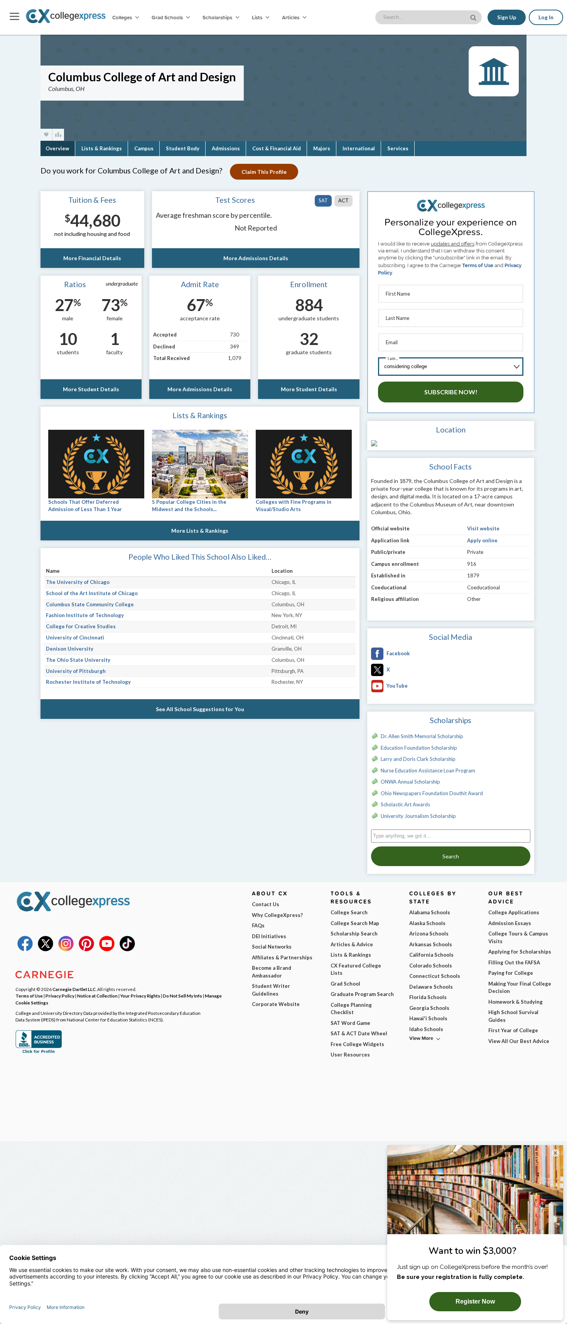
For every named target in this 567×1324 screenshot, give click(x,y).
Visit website (483, 528)
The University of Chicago (78, 582)
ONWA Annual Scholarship (410, 782)
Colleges (122, 17)
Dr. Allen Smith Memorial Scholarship (422, 736)
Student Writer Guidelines (271, 990)
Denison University (69, 649)
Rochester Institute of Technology (88, 682)
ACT (343, 200)
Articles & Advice (352, 944)
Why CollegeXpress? (277, 915)
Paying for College (510, 973)
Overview (57, 148)
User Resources (350, 1054)
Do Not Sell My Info (182, 995)
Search (450, 856)
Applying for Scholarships (519, 952)
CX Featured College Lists (356, 969)
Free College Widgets (357, 1044)
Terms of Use (477, 265)
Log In (546, 17)
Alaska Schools (427, 923)
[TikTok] (127, 949)
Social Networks (272, 947)
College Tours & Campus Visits (518, 937)
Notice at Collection (97, 995)
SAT (323, 200)
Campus (144, 148)
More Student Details (91, 389)
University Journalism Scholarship (418, 816)
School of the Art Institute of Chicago (92, 593)
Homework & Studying (515, 1002)
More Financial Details (92, 258)
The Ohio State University (78, 660)
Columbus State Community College (90, 604)
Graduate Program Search (362, 994)
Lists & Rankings (101, 148)
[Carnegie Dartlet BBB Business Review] (38, 1052)
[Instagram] (66, 949)
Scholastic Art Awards (405, 804)
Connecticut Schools (434, 976)
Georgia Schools (429, 1008)
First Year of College (513, 1030)
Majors (321, 148)
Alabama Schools (429, 912)
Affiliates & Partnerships (282, 957)
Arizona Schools (429, 933)
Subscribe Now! (451, 391)
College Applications (513, 912)
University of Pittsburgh (76, 671)
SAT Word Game (350, 1023)
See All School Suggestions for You (200, 709)
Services (397, 148)
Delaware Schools (431, 987)
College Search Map (355, 923)
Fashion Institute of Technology (85, 615)
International (359, 148)
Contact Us (265, 904)
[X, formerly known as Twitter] (45, 949)
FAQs (258, 925)
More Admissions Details (255, 258)
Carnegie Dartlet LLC (74, 989)
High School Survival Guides (513, 1016)
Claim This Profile (264, 171)
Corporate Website (276, 1004)
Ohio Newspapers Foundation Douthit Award (432, 793)
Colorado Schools (430, 965)
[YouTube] (106, 949)
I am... (393, 358)
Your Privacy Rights (140, 995)
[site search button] (474, 17)
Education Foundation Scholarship (419, 748)
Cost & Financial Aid (276, 148)
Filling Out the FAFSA (514, 962)
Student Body (182, 148)
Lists (257, 17)
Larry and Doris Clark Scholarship (418, 759)
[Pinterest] (86, 949)
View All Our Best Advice (518, 1041)
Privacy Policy (60, 995)
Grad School (345, 984)
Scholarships (217, 17)
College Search (349, 912)
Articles (291, 17)
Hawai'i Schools (428, 1018)
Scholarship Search (354, 933)
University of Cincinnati (75, 637)
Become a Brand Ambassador (271, 972)
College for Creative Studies (81, 626)
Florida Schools (428, 997)
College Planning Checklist (351, 1009)
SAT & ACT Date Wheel (359, 1033)
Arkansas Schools (430, 944)
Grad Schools (168, 17)
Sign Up (506, 17)
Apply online (482, 540)
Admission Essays (509, 923)
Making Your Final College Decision (519, 987)
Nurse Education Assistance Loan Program (428, 770)
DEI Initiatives (269, 936)
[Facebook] (25, 949)
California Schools (431, 955)
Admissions (226, 148)
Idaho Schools (426, 1029)
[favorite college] (46, 135)
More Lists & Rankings (199, 530)
